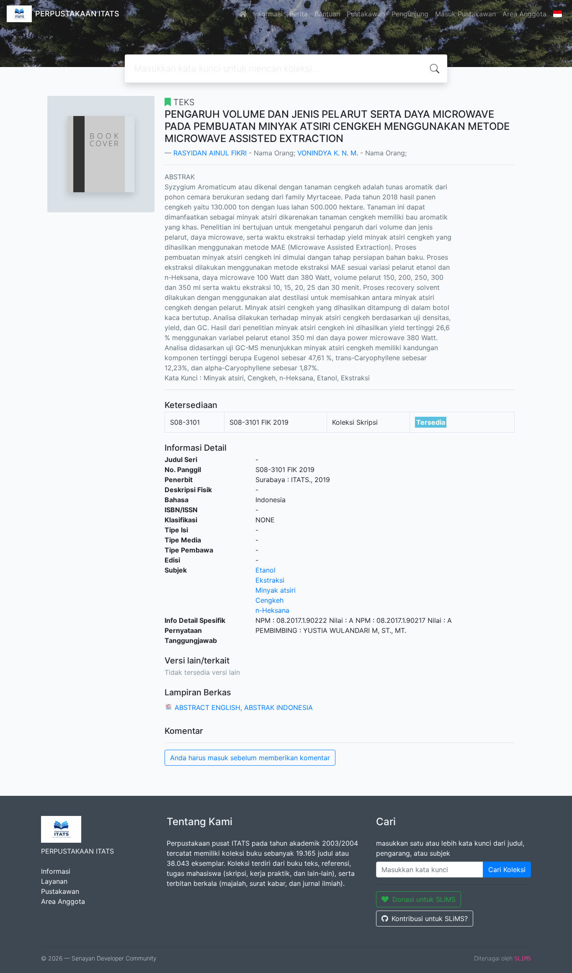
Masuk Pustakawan (465, 14)
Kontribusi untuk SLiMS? (430, 918)
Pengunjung (410, 14)
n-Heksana (272, 610)
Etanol (265, 570)
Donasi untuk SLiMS (424, 899)
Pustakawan (366, 14)
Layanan (54, 881)
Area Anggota (524, 14)
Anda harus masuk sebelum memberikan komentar (250, 758)
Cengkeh (269, 600)
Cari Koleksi (507, 869)
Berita (298, 14)
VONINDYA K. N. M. (327, 153)
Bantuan (327, 14)
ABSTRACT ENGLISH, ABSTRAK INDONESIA (244, 707)
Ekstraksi (269, 580)
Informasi (268, 14)
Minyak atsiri (275, 590)
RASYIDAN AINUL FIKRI (210, 153)
